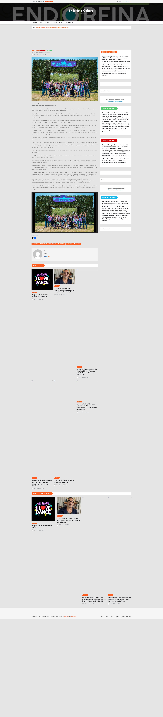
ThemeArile (73, 616)
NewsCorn (66, 616)
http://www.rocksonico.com (115, 101)
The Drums (62, 243)
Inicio (34, 27)
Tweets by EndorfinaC (106, 91)
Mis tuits (103, 179)
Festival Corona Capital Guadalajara (48, 243)
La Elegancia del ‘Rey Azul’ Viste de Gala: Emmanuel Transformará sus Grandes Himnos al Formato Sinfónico (42, 483)
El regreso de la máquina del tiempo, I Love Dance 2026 (40, 295)
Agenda (61, 22)
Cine (40, 22)
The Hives (70, 243)
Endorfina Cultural (81, 10)
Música (35, 22)
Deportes (54, 22)
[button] (61, 228)
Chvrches (36, 243)
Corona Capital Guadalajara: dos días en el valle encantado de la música (52, 27)
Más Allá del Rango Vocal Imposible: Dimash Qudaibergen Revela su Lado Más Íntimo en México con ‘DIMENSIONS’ (87, 372)
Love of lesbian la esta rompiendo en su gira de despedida (64, 481)
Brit (34, 54)
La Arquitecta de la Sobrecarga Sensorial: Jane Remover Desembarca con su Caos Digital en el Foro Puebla (87, 406)
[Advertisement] (81, 38)
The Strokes (77, 243)
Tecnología (69, 22)
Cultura (46, 22)
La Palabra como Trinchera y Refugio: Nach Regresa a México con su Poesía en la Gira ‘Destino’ (64, 290)
